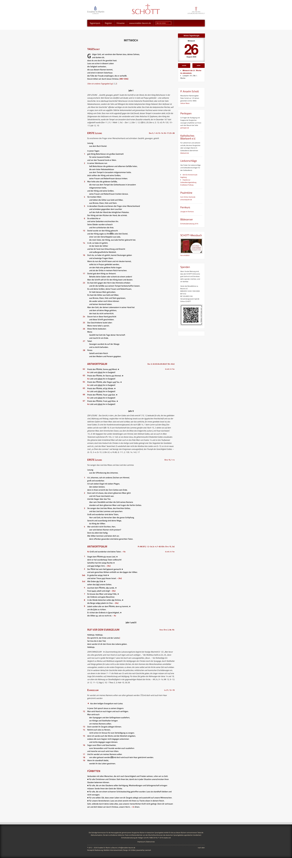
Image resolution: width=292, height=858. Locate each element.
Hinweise (121, 23)
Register (108, 23)
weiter (198, 65)
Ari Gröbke (132, 850)
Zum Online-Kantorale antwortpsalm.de (187, 198)
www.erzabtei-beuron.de (140, 23)
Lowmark (148, 850)
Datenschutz (150, 841)
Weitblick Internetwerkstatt (113, 850)
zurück (184, 65)
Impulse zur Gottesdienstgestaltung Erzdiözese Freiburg (188, 182)
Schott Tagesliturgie (191, 35)
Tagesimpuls (95, 23)
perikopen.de (184, 128)
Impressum (141, 841)
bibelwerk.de (184, 153)
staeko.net (167, 837)
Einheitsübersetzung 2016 (189, 223)
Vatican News (185, 103)
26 (191, 48)
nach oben (201, 847)
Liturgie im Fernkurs (187, 211)
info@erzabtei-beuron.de (126, 847)
